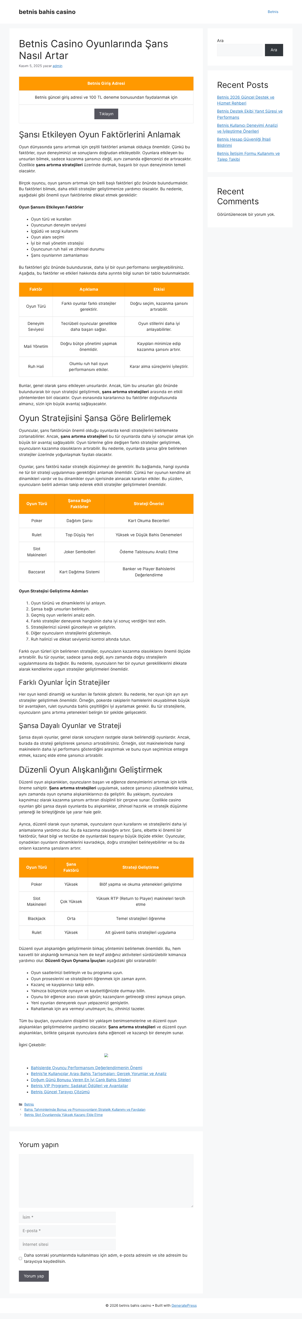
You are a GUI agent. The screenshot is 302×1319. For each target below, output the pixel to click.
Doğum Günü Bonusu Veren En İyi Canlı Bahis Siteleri (81, 1079)
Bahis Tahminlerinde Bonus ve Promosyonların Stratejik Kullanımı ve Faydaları (84, 1109)
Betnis (273, 11)
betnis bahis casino (47, 11)
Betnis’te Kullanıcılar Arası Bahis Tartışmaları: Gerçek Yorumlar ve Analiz (99, 1073)
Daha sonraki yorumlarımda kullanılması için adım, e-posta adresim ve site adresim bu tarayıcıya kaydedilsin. (105, 1258)
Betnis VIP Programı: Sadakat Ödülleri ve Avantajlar (79, 1085)
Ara (220, 40)
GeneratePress (184, 1305)
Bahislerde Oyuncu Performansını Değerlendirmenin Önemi (86, 1067)
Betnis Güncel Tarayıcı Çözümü (60, 1091)
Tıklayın (106, 113)
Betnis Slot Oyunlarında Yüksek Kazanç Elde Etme (63, 1115)
